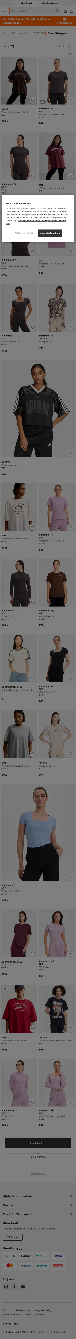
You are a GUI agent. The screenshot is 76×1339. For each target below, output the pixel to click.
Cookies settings (24, 233)
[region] (38, 218)
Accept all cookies (50, 233)
